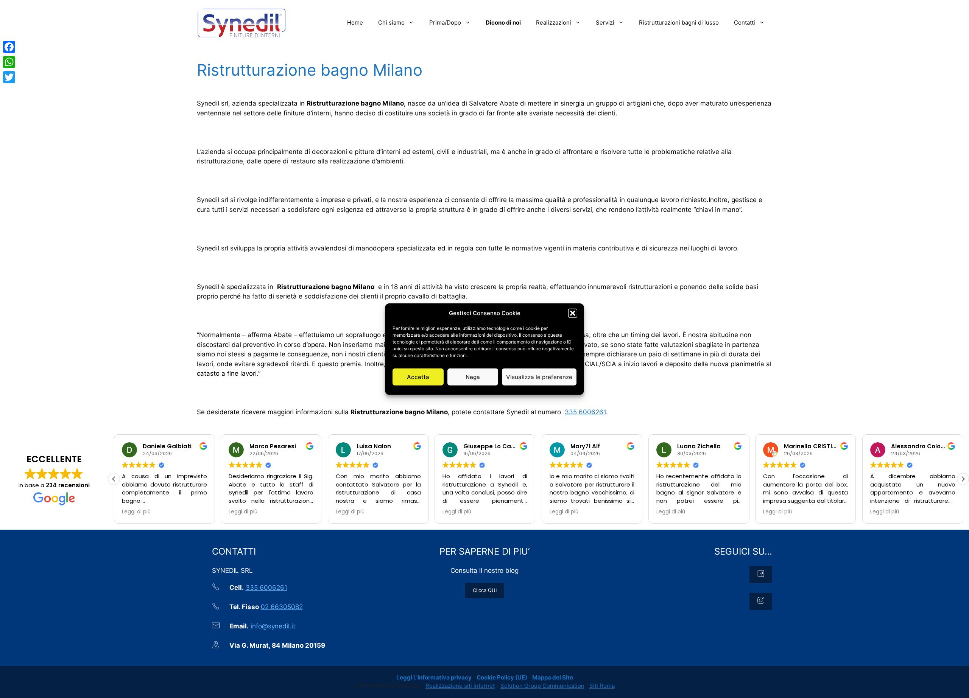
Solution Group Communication (542, 685)
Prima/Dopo (445, 22)
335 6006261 (585, 412)
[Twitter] (9, 77)
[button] (572, 313)
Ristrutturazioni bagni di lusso (679, 22)
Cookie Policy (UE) (502, 677)
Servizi (605, 22)
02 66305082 (282, 607)
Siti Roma (602, 685)
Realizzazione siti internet (460, 685)
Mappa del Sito (552, 677)
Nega (473, 376)
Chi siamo (391, 22)
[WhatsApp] (9, 62)
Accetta (418, 376)
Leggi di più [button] (136, 511)
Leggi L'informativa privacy (434, 677)
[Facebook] (9, 46)
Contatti (744, 22)
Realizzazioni (553, 22)
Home (355, 22)
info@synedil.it (273, 626)
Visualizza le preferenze (539, 376)
